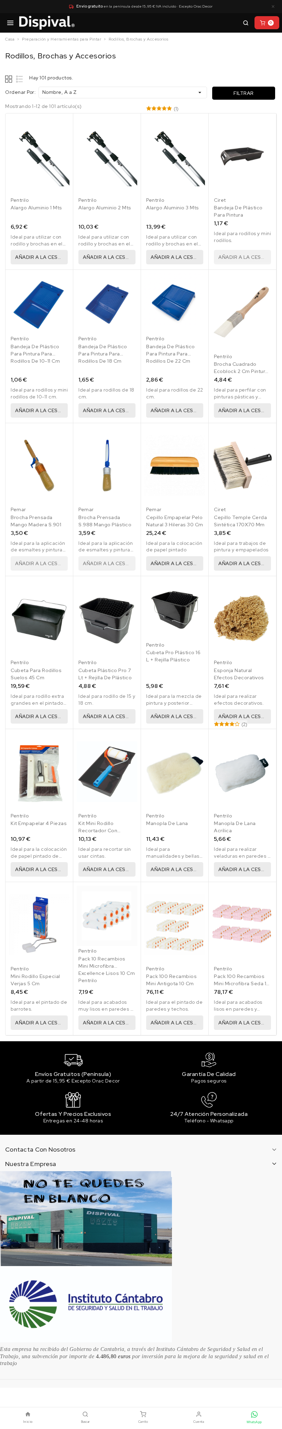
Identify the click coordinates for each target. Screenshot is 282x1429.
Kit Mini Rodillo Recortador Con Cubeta (97, 830)
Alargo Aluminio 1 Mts (36, 208)
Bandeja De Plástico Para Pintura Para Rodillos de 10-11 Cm (35, 353)
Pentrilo (20, 200)
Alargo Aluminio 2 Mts (104, 208)
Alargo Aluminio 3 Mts (172, 208)
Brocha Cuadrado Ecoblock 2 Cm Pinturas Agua (242, 371)
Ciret (220, 200)
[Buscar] (245, 22)
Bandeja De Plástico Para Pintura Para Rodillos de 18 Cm (102, 353)
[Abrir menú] (10, 22)
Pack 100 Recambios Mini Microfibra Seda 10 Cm (242, 983)
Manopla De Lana (167, 823)
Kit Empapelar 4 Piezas (39, 823)
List (19, 79)
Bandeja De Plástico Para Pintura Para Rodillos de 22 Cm (170, 353)
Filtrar (244, 93)
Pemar (18, 509)
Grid (9, 79)
